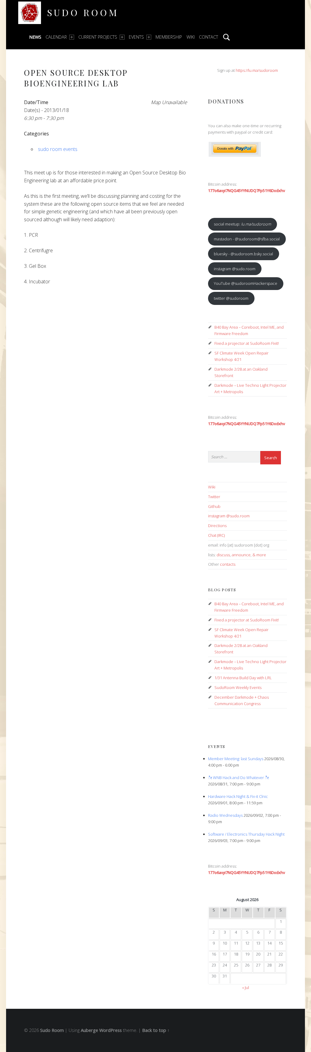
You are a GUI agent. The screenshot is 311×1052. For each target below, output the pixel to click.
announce (241, 554)
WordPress (110, 1030)
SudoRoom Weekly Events (237, 687)
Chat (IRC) (216, 535)
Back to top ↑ (155, 1030)
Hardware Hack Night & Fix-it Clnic (238, 796)
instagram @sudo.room (234, 268)
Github (214, 506)
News (35, 37)
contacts (227, 564)
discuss (223, 554)
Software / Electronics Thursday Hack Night (246, 834)
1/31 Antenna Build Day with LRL (243, 677)
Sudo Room (82, 12)
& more (259, 554)
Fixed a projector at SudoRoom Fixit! (246, 343)
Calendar (56, 37)
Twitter (214, 496)
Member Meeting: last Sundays (235, 758)
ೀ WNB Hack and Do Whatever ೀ (238, 777)
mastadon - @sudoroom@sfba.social (247, 239)
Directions (217, 525)
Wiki (190, 37)
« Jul (245, 987)
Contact (208, 37)
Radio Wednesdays (225, 815)
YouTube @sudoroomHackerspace (245, 283)
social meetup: (242, 224)
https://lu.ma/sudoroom (257, 70)
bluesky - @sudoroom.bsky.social (243, 254)
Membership (169, 37)
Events (136, 37)
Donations (226, 101)
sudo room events (57, 149)
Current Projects (97, 37)
